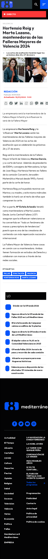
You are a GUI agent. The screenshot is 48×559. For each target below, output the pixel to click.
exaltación (18, 273)
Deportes (9, 468)
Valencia (8, 23)
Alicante (8, 448)
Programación (33, 493)
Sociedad (9, 493)
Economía (9, 519)
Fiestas (8, 473)
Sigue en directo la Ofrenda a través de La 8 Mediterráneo (29, 333)
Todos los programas (35, 483)
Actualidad (9, 438)
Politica (8, 524)
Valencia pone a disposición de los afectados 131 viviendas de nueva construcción (27, 370)
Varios (7, 514)
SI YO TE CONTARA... (32, 468)
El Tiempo (9, 443)
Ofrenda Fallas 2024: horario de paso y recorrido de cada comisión (28, 351)
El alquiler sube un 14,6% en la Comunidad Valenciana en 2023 (26, 342)
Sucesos (8, 498)
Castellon (9, 453)
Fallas (7, 529)
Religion (8, 483)
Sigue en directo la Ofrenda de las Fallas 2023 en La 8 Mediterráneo (28, 315)
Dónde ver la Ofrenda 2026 (26, 306)
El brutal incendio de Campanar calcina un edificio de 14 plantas (26, 324)
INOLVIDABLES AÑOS (33, 462)
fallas (7, 273)
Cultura (8, 463)
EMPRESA (9, 542)
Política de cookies (35, 521)
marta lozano (29, 277)
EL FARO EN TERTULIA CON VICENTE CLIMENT (35, 475)
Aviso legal (31, 508)
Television (9, 503)
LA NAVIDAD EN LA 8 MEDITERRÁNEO (35, 438)
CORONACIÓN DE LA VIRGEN (35, 455)
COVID (7, 458)
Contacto (31, 503)
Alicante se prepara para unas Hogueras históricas (26, 360)
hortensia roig (11, 277)
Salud (7, 488)
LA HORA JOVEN (34, 444)
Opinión (8, 478)
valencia (31, 273)
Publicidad (31, 498)
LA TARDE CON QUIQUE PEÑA (33, 449)
